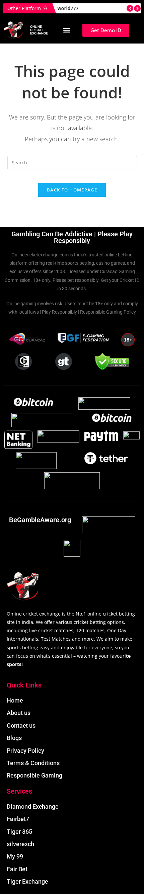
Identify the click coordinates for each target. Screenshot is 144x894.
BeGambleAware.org (40, 520)
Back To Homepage (72, 190)
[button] (66, 30)
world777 (62, 8)
